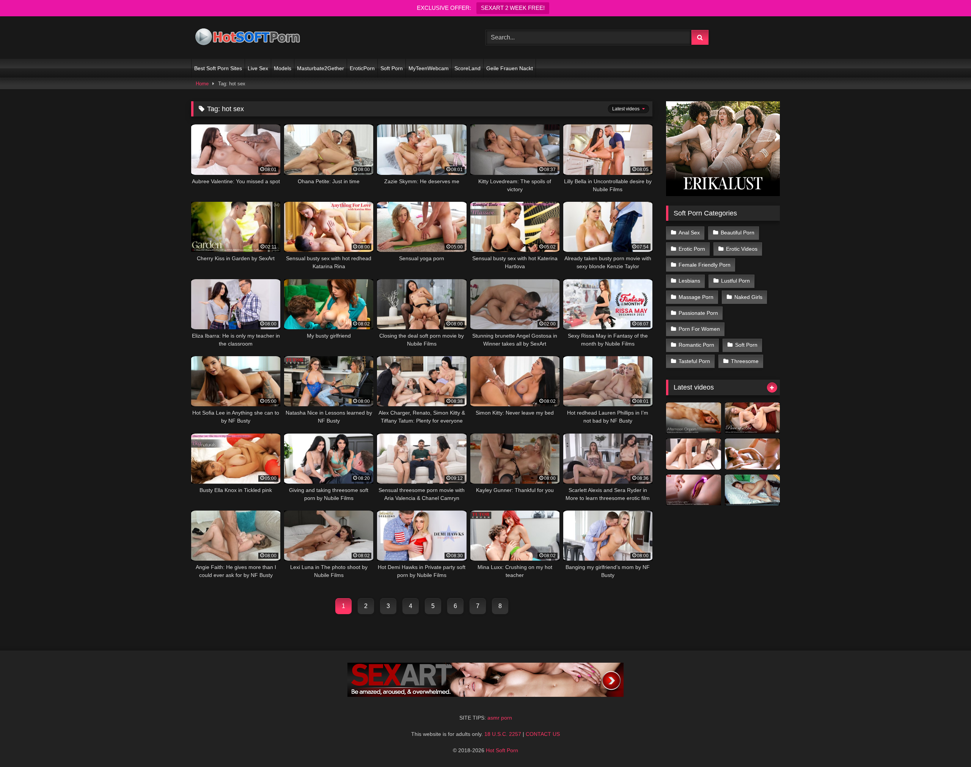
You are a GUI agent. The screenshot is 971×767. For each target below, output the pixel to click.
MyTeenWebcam (429, 68)
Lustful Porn (735, 281)
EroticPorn (362, 68)
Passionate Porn (698, 313)
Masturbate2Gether (320, 68)
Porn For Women (699, 329)
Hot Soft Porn (502, 750)
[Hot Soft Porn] (248, 38)
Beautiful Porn (737, 232)
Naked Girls (748, 297)
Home (202, 83)
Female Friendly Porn (705, 265)
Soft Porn (391, 68)
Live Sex (258, 68)
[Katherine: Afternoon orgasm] (693, 418)
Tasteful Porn (694, 361)
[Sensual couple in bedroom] (693, 454)
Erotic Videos (741, 249)
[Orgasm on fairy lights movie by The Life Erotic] (693, 490)
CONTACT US (543, 734)
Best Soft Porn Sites (218, 68)
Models (282, 68)
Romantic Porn (696, 345)
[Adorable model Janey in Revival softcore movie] (752, 490)
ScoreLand (467, 68)
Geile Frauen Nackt (509, 68)
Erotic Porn (692, 249)
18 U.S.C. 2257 (502, 734)
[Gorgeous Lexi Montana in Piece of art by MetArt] (752, 418)
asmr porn (499, 718)
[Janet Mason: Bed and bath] (752, 454)
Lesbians (689, 281)
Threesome (745, 361)
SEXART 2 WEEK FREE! (513, 8)
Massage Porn (696, 297)
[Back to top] (947, 744)
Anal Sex (689, 232)
